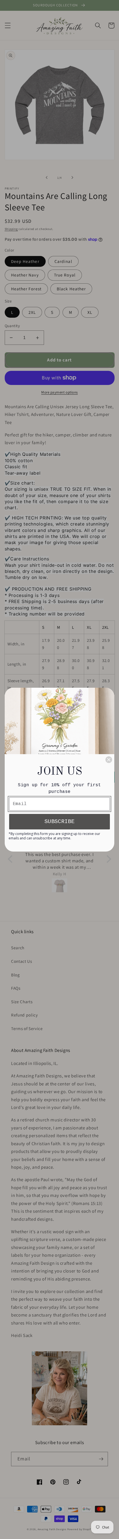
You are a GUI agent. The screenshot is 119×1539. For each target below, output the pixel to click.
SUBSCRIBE (59, 821)
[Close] (108, 759)
